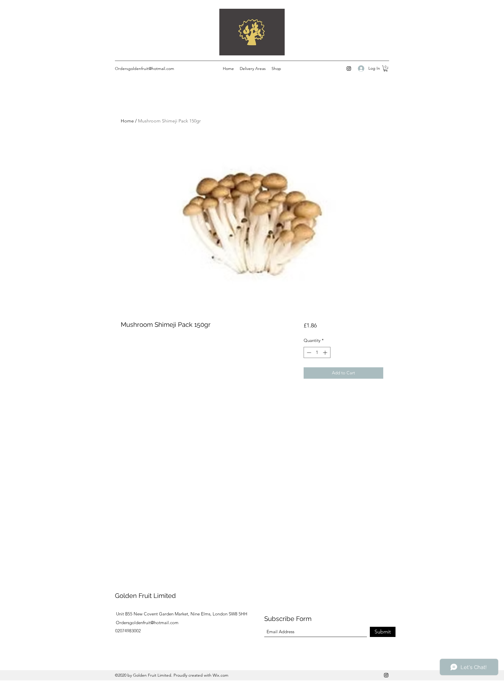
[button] (385, 68)
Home (127, 121)
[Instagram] (349, 68)
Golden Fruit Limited (145, 595)
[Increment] (326, 352)
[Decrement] (308, 352)
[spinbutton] (317, 352)
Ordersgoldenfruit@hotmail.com (144, 68)
